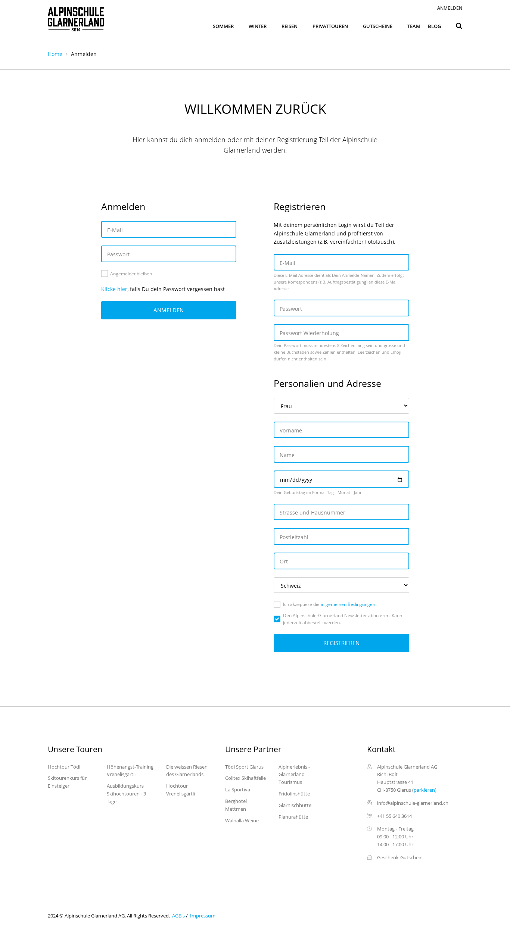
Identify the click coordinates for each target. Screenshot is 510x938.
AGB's (178, 915)
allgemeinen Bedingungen (347, 604)
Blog (434, 26)
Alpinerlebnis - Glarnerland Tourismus (294, 774)
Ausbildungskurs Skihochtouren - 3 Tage (126, 793)
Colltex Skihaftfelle (245, 778)
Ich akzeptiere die (329, 604)
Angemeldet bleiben (131, 274)
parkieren (424, 790)
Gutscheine (377, 26)
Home (55, 53)
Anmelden (449, 8)
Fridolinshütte (294, 793)
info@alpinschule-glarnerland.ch (412, 803)
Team (413, 26)
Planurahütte (293, 816)
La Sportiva (237, 789)
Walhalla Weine (242, 820)
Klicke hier (114, 289)
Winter (258, 26)
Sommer (223, 26)
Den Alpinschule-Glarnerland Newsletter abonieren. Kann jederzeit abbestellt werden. (342, 619)
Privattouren (330, 26)
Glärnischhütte (295, 805)
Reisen (290, 26)
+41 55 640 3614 (394, 816)
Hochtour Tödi (64, 766)
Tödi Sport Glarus (244, 766)
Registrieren (341, 643)
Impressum (202, 915)
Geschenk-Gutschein (400, 857)
